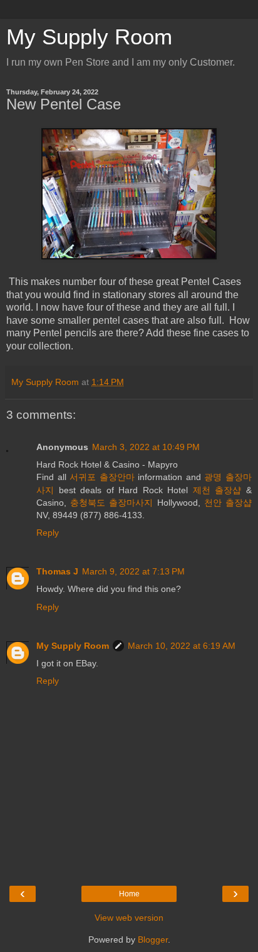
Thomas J (57, 571)
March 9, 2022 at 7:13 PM (133, 571)
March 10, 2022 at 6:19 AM (181, 646)
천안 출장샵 (228, 503)
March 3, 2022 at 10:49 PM (146, 447)
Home (129, 893)
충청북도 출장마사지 (111, 503)
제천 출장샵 (217, 490)
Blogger (153, 939)
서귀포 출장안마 (102, 477)
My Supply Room (89, 37)
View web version (129, 918)
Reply (47, 533)
